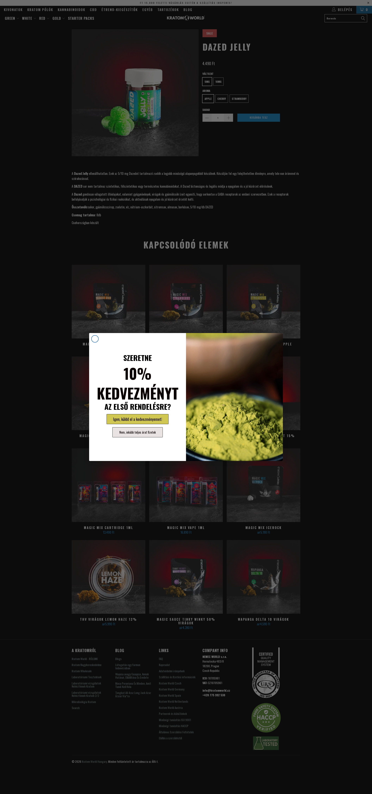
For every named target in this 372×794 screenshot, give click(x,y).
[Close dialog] (94, 338)
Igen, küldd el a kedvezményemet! (137, 419)
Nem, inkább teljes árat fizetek (137, 432)
